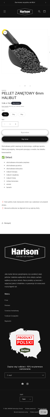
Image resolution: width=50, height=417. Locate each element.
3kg (14, 114)
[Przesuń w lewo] (19, 85)
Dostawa (7, 305)
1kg (6, 114)
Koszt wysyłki (5, 106)
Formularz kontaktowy (12, 311)
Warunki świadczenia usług (21, 412)
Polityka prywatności (30, 408)
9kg (23, 114)
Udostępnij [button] (7, 223)
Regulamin (8, 321)
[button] (4, 11)
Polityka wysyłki (34, 412)
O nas (6, 300)
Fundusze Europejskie (11, 316)
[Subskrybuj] (42, 375)
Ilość (3, 119)
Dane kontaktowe (42, 408)
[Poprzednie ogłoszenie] (4, 2)
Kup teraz (25, 139)
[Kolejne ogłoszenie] (45, 2)
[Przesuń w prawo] (30, 85)
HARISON (10, 408)
